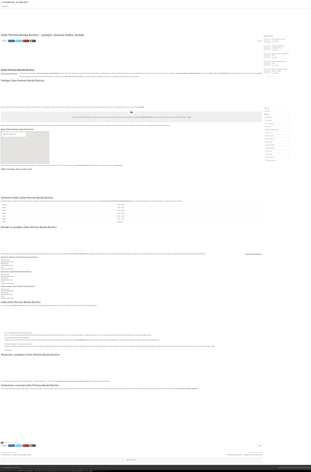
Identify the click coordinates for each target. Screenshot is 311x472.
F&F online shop (269, 123)
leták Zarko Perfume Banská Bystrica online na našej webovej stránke (134, 335)
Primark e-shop (269, 154)
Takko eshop (268, 132)
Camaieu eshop (269, 141)
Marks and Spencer (270, 138)
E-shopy (268, 111)
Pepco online (269, 120)
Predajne (268, 114)
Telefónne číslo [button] (4, 263)
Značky (267, 108)
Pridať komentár (132, 459)
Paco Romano (269, 151)
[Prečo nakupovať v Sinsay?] (267, 40)
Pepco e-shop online (270, 144)
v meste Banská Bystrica (67, 346)
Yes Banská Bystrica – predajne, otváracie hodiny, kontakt (16, 454)
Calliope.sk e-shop (270, 135)
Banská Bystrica (201, 253)
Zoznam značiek (281, 467)
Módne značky (8, 467)
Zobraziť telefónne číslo (6, 265)
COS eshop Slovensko (270, 160)
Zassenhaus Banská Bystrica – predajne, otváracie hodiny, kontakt (244, 454)
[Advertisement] (48, 20)
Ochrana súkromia (302, 467)
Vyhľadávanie (5, 6)
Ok (94, 471)
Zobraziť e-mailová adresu (7, 269)
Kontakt (308, 467)
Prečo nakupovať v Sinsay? (278, 39)
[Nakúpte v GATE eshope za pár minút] (267, 63)
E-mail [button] (2, 267)
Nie (95, 471)
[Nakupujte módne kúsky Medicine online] (267, 55)
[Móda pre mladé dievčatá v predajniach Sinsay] (267, 47)
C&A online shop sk (270, 148)
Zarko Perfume (14, 442)
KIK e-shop (268, 126)
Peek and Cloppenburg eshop (272, 129)
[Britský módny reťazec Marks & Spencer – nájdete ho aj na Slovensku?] (267, 71)
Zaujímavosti (269, 117)
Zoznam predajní (289, 467)
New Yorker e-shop (270, 157)
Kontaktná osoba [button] (5, 260)
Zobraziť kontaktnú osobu (7, 261)
